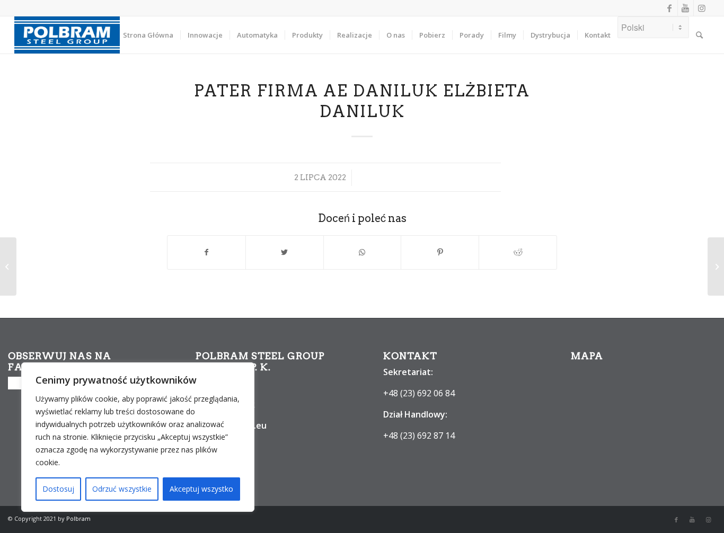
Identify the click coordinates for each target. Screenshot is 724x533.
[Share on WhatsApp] (362, 252)
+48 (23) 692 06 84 (419, 393)
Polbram (78, 518)
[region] (137, 437)
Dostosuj (58, 489)
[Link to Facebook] (669, 8)
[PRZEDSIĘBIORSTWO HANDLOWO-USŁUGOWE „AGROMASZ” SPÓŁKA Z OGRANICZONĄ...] (8, 266)
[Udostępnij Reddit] (518, 252)
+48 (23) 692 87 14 (419, 435)
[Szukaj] (699, 35)
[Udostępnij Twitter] (284, 252)
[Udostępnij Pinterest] (440, 252)
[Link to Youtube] (685, 8)
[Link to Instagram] (702, 8)
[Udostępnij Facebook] (206, 252)
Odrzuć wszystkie (122, 489)
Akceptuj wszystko (201, 489)
